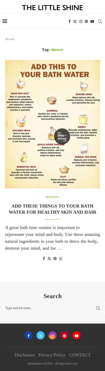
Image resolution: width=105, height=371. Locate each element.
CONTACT (80, 354)
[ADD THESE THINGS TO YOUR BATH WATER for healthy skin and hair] (52, 124)
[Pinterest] (86, 21)
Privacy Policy (51, 354)
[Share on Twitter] (49, 258)
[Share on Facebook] (44, 259)
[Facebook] (70, 21)
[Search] (99, 21)
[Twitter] (75, 21)
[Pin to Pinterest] (55, 259)
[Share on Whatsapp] (60, 259)
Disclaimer (25, 354)
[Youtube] (92, 21)
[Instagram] (80, 21)
